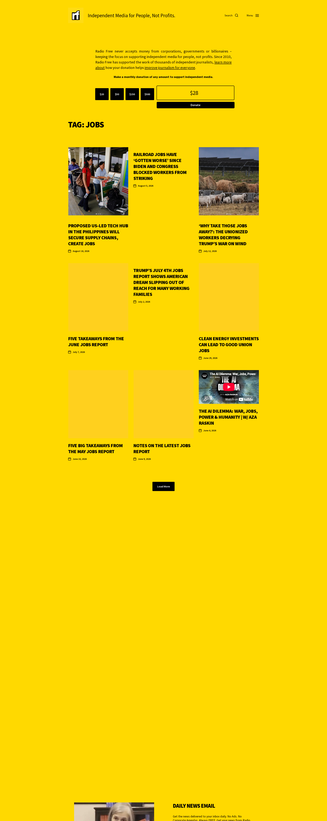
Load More (163, 486)
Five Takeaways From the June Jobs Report (96, 341)
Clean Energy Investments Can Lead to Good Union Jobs (229, 344)
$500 (147, 94)
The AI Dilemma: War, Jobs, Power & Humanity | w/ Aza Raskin (228, 417)
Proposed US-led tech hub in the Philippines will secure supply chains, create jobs (98, 235)
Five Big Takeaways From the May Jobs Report (95, 448)
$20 (102, 94)
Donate (195, 105)
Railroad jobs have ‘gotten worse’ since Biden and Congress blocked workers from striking (159, 166)
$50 (117, 94)
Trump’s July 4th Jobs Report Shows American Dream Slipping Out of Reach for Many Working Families (161, 282)
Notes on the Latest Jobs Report (161, 448)
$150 (132, 94)
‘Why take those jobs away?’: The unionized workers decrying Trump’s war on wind (223, 235)
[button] (96, 214)
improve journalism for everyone (170, 67)
